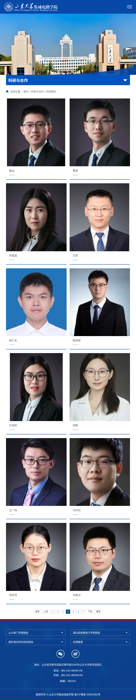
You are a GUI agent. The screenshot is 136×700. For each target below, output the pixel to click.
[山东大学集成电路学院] (31, 6)
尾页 (98, 611)
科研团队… (52, 91)
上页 (46, 611)
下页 (90, 611)
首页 (25, 91)
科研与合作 (37, 91)
